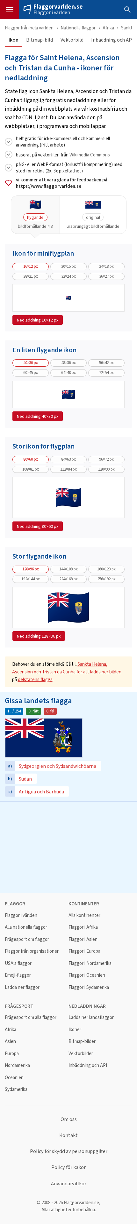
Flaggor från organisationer (32, 951)
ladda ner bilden (105, 671)
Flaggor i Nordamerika (90, 963)
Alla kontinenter (84, 915)
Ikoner (74, 1029)
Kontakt (68, 1135)
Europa (12, 1053)
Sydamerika (16, 1089)
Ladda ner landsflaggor (91, 1017)
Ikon (13, 40)
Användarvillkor (68, 1184)
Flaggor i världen (51, 12)
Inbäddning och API (87, 1065)
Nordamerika (17, 1065)
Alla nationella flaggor (26, 927)
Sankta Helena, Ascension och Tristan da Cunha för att (59, 668)
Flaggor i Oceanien (86, 975)
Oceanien (14, 1077)
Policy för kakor (68, 1167)
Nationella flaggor (78, 27)
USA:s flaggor (18, 963)
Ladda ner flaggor (22, 987)
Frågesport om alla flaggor (30, 1017)
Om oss (69, 1119)
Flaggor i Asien (82, 939)
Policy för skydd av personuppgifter (68, 1151)
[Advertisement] (68, 846)
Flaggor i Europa (84, 951)
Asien (10, 1041)
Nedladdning (37, 320)
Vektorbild (72, 40)
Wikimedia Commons (89, 154)
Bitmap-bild (39, 40)
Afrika (108, 27)
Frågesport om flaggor (27, 939)
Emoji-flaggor (18, 975)
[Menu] (9, 9)
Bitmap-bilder (82, 1041)
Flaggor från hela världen (29, 27)
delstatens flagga (35, 679)
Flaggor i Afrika (83, 927)
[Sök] (127, 9)
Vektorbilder (80, 1053)
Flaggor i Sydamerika (88, 987)
